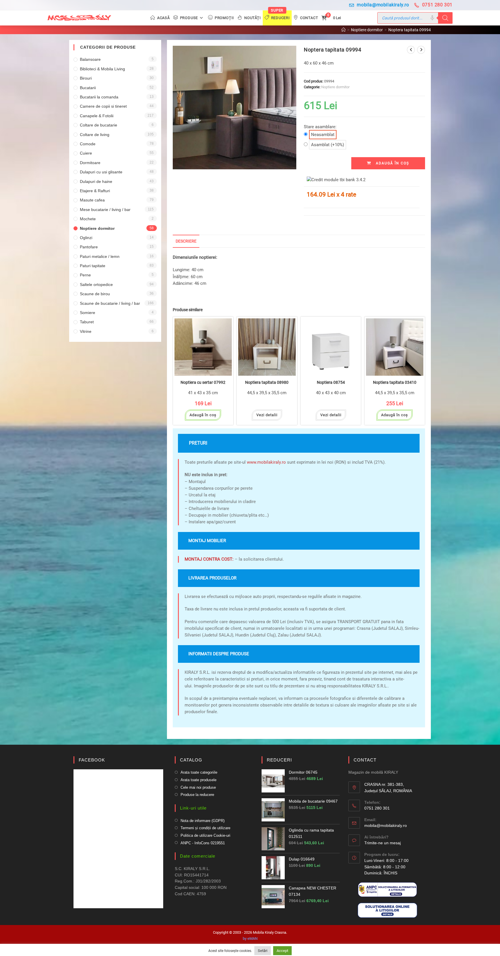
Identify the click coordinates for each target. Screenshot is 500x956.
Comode (87, 144)
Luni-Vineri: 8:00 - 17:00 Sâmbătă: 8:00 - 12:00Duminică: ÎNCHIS (386, 866)
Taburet (87, 322)
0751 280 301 (437, 5)
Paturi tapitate (92, 265)
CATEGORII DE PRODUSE (108, 47)
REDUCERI (279, 759)
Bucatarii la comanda (99, 97)
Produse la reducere (197, 794)
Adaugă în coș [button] (203, 415)
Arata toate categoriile (199, 772)
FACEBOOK (92, 759)
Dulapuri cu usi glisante (101, 172)
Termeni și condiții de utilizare (205, 828)
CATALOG (191, 759)
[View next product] (421, 50)
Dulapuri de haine (96, 181)
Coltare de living (94, 134)
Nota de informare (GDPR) (203, 821)
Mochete (88, 218)
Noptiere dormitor (335, 87)
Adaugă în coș (392, 163)
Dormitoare (90, 162)
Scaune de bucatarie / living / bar (110, 303)
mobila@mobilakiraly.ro (383, 5)
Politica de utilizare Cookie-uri (205, 835)
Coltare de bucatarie (98, 125)
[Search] (445, 18)
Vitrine (85, 331)
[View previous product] (411, 50)
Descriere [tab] (186, 241)
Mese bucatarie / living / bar (105, 209)
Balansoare (90, 59)
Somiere (87, 312)
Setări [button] (262, 950)
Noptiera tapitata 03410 (394, 382)
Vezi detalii (266, 415)
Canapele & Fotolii (96, 115)
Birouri (86, 78)
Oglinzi (86, 237)
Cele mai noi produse (198, 787)
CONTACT (365, 759)
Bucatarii (88, 87)
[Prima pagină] (343, 29)
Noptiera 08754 (331, 382)
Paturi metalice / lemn (100, 256)
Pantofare (89, 247)
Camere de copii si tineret (103, 106)
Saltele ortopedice (96, 284)
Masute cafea (92, 200)
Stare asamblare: (320, 130)
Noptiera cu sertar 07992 (203, 382)
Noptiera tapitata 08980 (266, 382)
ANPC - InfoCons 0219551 (203, 843)
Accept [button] (282, 950)
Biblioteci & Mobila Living (102, 69)
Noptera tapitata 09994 (409, 29)
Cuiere (86, 153)
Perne (85, 275)
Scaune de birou (95, 293)
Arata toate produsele (198, 780)
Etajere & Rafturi (95, 190)
